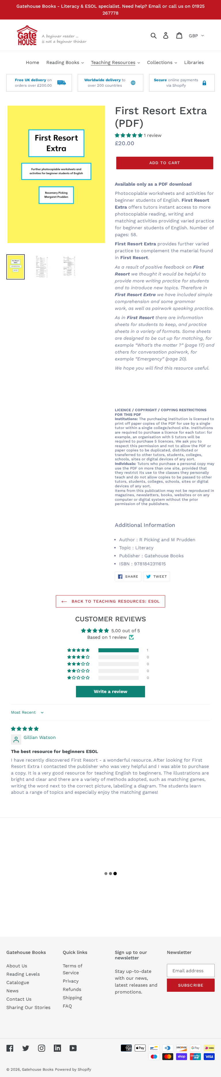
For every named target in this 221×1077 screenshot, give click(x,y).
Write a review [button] (110, 691)
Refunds (72, 989)
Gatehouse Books (38, 1069)
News (12, 990)
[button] (129, 135)
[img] (25, 728)
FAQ (67, 1006)
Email (154, 6)
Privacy (71, 981)
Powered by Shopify (73, 1069)
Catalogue (17, 982)
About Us (16, 966)
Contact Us (18, 999)
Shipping (72, 997)
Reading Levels (23, 974)
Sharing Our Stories (28, 1007)
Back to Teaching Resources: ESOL (115, 601)
